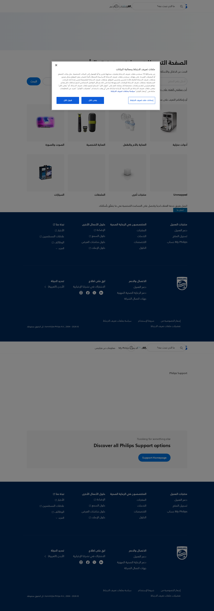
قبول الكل (68, 100)
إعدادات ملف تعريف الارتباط (141, 100)
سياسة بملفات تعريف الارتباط (123, 91)
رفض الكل (93, 100)
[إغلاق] (56, 65)
